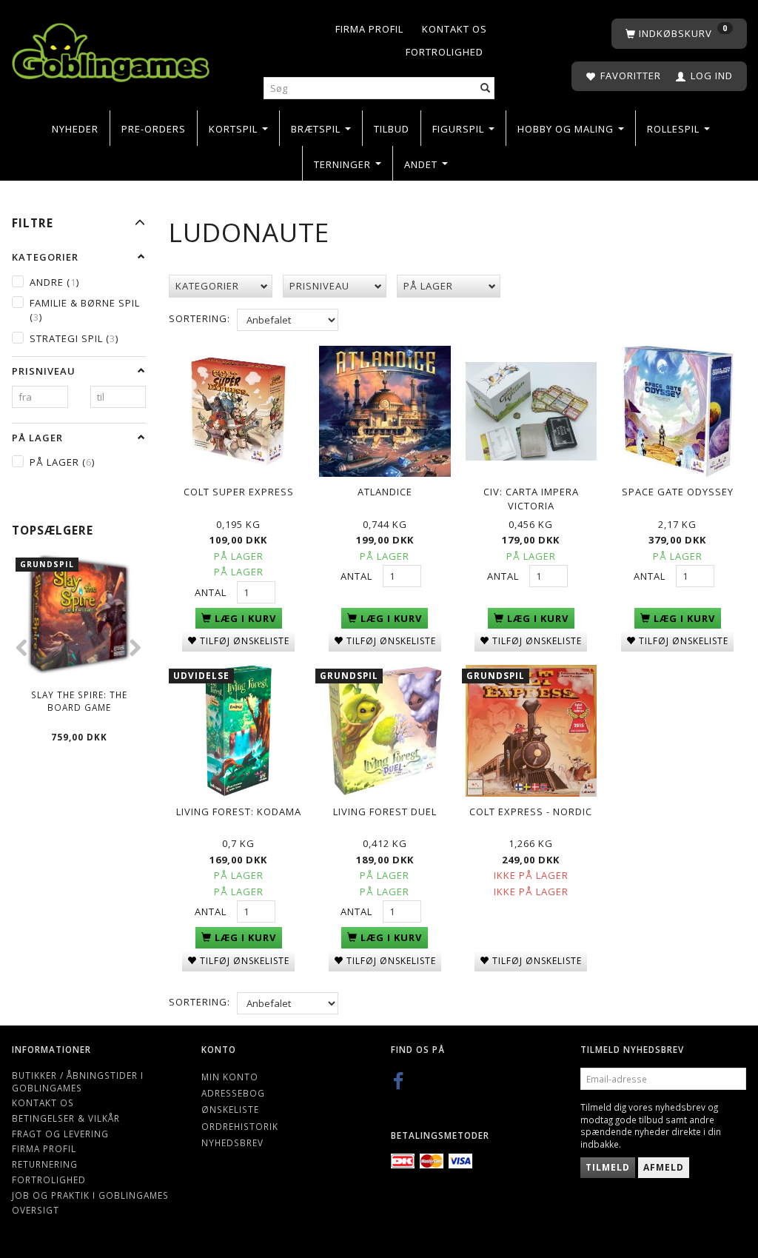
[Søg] (485, 88)
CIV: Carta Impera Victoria (531, 498)
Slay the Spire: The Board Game (79, 701)
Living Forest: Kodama (238, 811)
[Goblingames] (110, 49)
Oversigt (35, 1210)
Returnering (45, 1164)
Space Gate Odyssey (678, 491)
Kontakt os (454, 29)
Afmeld (663, 1167)
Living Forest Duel (385, 811)
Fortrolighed (444, 51)
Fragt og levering (60, 1134)
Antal (212, 592)
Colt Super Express (239, 491)
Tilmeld (608, 1167)
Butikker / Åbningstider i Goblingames (78, 1081)
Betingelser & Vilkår (66, 1118)
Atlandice (385, 491)
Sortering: (199, 318)
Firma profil (369, 29)
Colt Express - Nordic (530, 811)
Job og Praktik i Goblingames (90, 1195)
